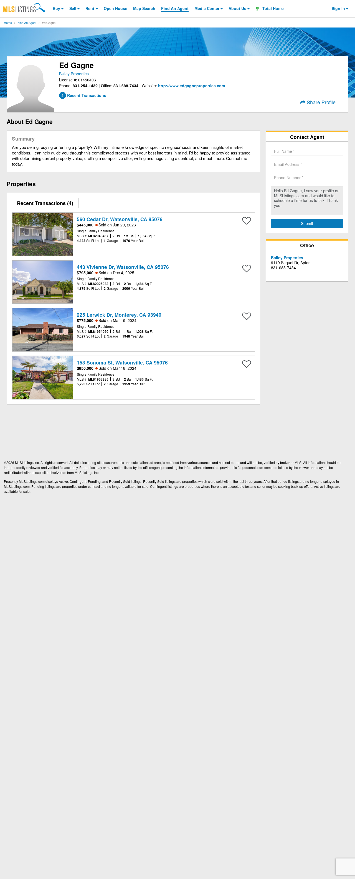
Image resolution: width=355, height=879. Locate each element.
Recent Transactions (44, 203)
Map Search (144, 8)
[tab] (45, 203)
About (237, 8)
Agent (175, 8)
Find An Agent (26, 22)
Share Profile (320, 102)
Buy (56, 8)
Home (8, 22)
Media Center (206, 8)
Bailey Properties (74, 73)
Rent (89, 8)
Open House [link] (115, 8)
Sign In (338, 8)
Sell (72, 8)
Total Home (272, 8)
